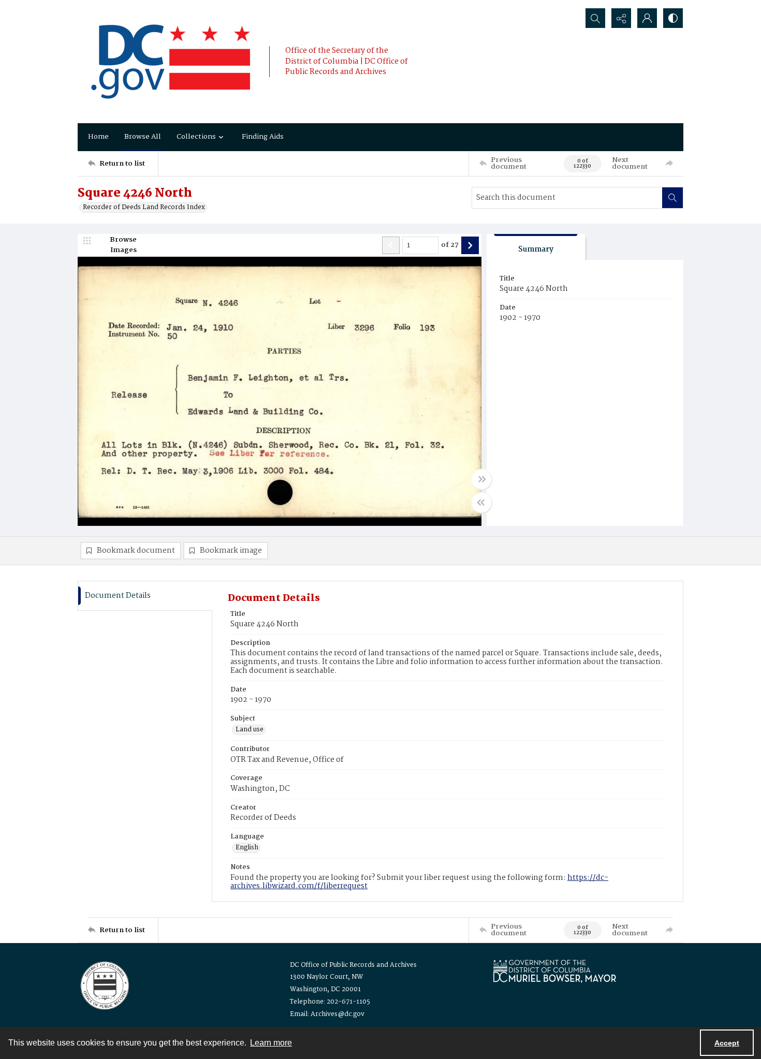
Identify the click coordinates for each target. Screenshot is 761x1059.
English (247, 848)
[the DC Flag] (171, 62)
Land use (250, 730)
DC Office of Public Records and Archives (353, 965)
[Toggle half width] (481, 502)
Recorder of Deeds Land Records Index (144, 207)
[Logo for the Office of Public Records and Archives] (104, 984)
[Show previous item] (391, 245)
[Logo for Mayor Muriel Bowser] (554, 971)
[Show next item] (470, 245)
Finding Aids (263, 136)
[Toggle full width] (481, 479)
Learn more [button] (271, 1042)
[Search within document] (672, 197)
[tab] (536, 247)
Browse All (142, 136)
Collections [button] (196, 136)
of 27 (450, 245)
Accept (726, 1043)
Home (98, 136)
